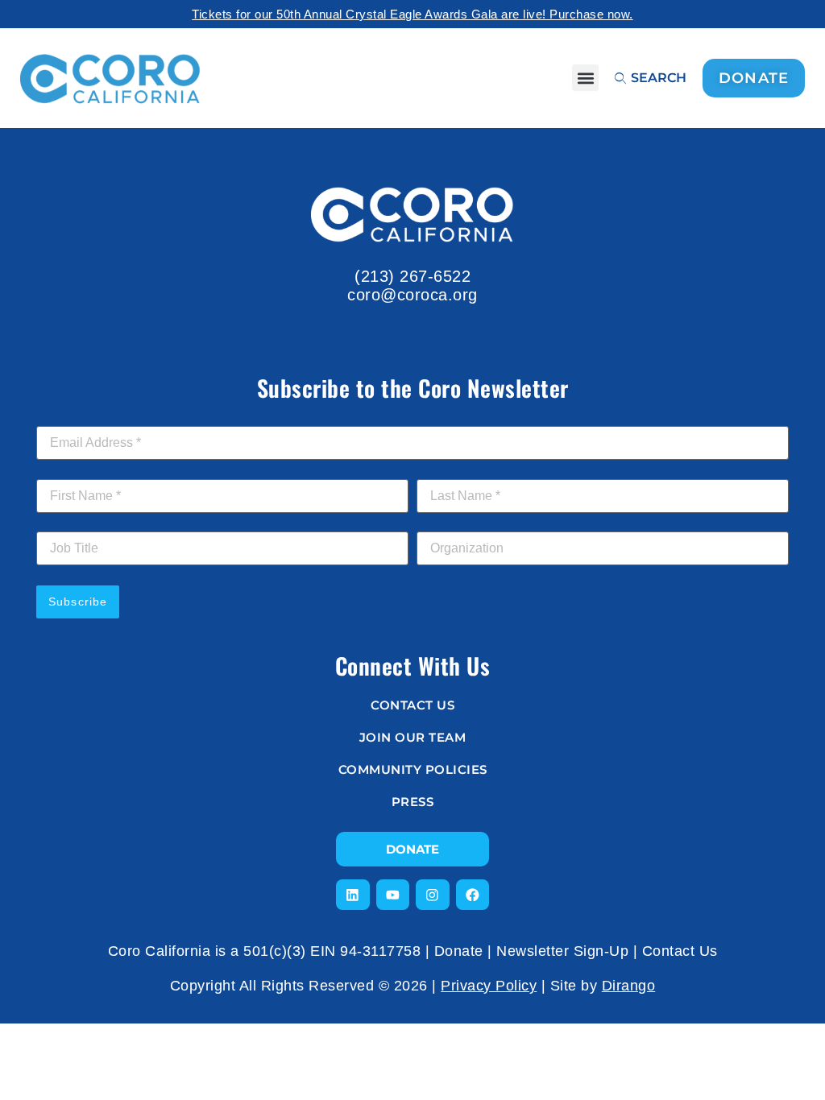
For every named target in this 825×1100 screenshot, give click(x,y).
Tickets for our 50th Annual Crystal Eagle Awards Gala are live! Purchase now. (412, 14)
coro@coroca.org (412, 295)
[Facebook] (473, 894)
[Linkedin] (353, 894)
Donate (458, 951)
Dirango (629, 986)
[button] (585, 77)
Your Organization (466, 522)
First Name (70, 470)
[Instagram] (433, 894)
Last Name (450, 470)
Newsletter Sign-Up (562, 951)
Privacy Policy (489, 986)
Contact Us (680, 951)
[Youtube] (393, 894)
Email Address (79, 417)
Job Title (59, 522)
